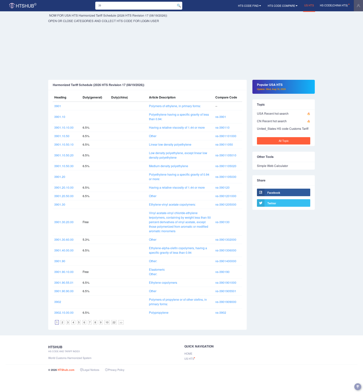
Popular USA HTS (271, 86)
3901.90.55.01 (64, 282)
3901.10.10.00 (64, 127)
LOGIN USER (149, 21)
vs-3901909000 (225, 302)
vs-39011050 (224, 144)
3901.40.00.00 (64, 250)
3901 (57, 106)
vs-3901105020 (225, 166)
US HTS (309, 5)
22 (114, 322)
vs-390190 (222, 272)
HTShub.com (66, 370)
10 (107, 322)
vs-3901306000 (225, 250)
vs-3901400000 (225, 261)
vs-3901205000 (225, 204)
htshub (26, 5)
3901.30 (59, 204)
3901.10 (59, 117)
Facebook (273, 192)
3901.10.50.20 (64, 155)
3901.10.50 (61, 136)
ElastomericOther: (157, 271)
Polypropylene (158, 312)
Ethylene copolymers (163, 282)
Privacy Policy (116, 370)
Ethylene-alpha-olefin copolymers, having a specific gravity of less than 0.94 (178, 250)
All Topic (284, 141)
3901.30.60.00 (64, 239)
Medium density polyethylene (168, 166)
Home (188, 353)
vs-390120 (222, 187)
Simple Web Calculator (272, 166)
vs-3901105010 (225, 155)
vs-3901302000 (225, 239)
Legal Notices (91, 370)
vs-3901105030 (225, 176)
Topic (261, 104)
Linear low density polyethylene (170, 144)
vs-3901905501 (225, 291)
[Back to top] (357, 386)
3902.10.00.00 (64, 312)
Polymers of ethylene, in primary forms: (175, 106)
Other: (153, 261)
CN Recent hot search (272, 121)
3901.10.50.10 (64, 144)
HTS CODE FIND (248, 6)
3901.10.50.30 (64, 166)
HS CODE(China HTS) (334, 5)
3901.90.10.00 (64, 272)
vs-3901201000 (225, 196)
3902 (57, 302)
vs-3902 (220, 312)
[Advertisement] (181, 51)
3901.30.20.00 (64, 222)
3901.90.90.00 (64, 291)
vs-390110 (222, 127)
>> (121, 322)
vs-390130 (222, 222)
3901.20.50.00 (64, 196)
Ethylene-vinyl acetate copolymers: (172, 204)
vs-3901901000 (225, 282)
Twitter (271, 203)
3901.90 (59, 261)
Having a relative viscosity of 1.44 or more (177, 127)
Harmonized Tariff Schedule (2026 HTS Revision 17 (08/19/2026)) (123, 15)
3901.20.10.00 (64, 187)
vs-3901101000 (225, 136)
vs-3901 (220, 117)
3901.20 (59, 176)
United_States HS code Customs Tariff (283, 128)
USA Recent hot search (273, 113)
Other (152, 136)
